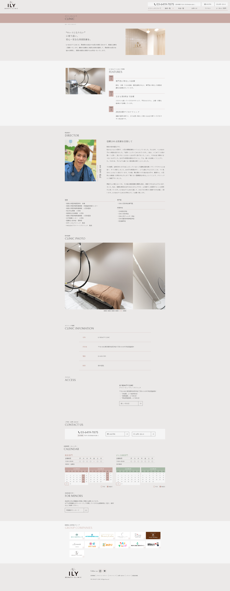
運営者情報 (135, 575)
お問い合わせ (121, 575)
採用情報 (93, 575)
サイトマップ (112, 575)
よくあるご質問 (221, 8)
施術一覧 (168, 8)
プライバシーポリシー (102, 575)
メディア (128, 575)
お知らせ (194, 8)
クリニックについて (154, 8)
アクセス (208, 8)
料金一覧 (181, 8)
